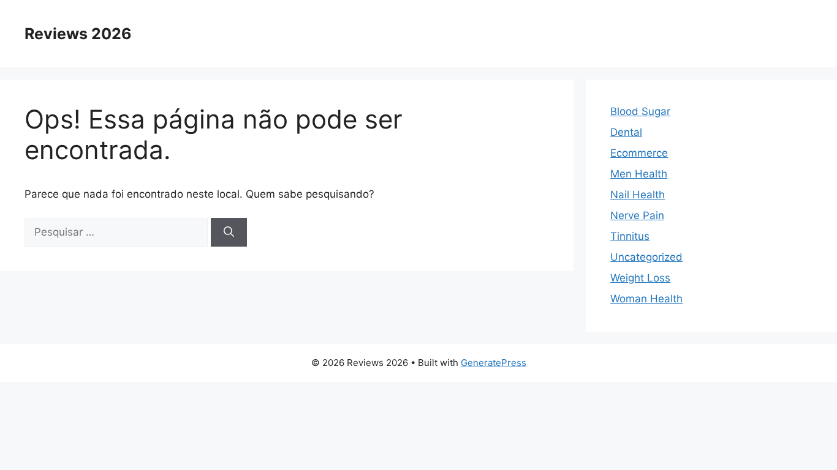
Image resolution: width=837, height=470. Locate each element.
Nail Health (637, 194)
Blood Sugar (640, 111)
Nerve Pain (637, 215)
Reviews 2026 (78, 33)
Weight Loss (640, 278)
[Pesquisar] (229, 232)
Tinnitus (630, 236)
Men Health (638, 174)
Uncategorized (646, 257)
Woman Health (646, 299)
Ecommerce (639, 153)
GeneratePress (493, 362)
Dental (626, 132)
